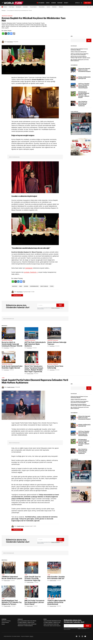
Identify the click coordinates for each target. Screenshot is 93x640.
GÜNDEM (37, 364)
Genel (74, 128)
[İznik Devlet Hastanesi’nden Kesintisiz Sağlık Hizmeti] (12, 357)
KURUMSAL (4, 619)
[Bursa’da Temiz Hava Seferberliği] (57, 357)
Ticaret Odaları (33, 6)
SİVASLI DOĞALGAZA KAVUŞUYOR (78, 51)
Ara (71, 36)
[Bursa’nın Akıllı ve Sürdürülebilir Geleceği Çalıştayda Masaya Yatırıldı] (12, 333)
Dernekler (25, 6)
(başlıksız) (75, 119)
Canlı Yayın (11, 6)
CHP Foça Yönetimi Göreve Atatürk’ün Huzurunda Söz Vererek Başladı (79, 54)
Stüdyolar (61, 6)
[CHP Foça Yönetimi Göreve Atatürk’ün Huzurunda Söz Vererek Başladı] (73, 85)
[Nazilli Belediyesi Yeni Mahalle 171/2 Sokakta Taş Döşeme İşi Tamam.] (12, 592)
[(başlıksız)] (81, 118)
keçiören (26, 286)
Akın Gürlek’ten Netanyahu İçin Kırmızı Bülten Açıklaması (80, 60)
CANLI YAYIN (87, 2)
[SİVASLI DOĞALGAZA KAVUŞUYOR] (73, 77)
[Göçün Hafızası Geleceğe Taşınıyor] (57, 333)
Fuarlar (48, 6)
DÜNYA (45, 619)
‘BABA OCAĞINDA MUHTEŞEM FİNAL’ (51, 624)
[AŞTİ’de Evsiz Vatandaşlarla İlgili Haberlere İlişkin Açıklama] (35, 333)
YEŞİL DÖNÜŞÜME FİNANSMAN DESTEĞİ (52, 620)
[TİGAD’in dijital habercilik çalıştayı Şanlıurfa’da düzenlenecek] (57, 592)
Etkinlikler (54, 6)
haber (20, 286)
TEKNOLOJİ (20, 619)
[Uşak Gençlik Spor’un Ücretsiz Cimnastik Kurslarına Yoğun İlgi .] (35, 568)
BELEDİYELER (4, 340)
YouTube (5, 6)
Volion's (31, 636)
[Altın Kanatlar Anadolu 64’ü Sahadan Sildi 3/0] (57, 568)
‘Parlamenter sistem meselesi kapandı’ (52, 625)
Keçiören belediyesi (34, 286)
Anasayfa (4, 10)
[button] (2, 3)
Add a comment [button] (18, 295)
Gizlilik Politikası (5, 622)
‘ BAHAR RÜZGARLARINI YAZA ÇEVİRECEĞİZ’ (27, 624)
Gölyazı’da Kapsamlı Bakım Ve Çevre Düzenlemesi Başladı (79, 49)
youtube (26, 272)
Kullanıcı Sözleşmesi (55, 307)
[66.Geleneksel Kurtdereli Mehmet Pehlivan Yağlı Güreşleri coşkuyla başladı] (73, 93)
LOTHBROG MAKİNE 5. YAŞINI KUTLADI (26, 622)
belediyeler (29, 268)
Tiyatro (51, 286)
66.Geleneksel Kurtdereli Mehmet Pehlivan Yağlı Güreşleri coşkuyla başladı (80, 57)
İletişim (3, 624)
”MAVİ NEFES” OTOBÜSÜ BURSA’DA (25, 625)
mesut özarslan (44, 286)
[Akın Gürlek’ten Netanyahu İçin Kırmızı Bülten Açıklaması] (73, 103)
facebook (33, 272)
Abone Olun (60, 305)
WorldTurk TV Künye (6, 620)
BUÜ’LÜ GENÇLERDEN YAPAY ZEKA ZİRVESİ (27, 620)
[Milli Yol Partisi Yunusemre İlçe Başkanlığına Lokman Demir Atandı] (35, 592)
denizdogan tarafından (76, 132)
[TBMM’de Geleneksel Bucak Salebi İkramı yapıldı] (12, 568)
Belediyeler (18, 6)
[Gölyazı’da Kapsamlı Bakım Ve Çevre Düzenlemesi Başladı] (73, 70)
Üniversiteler (42, 6)
